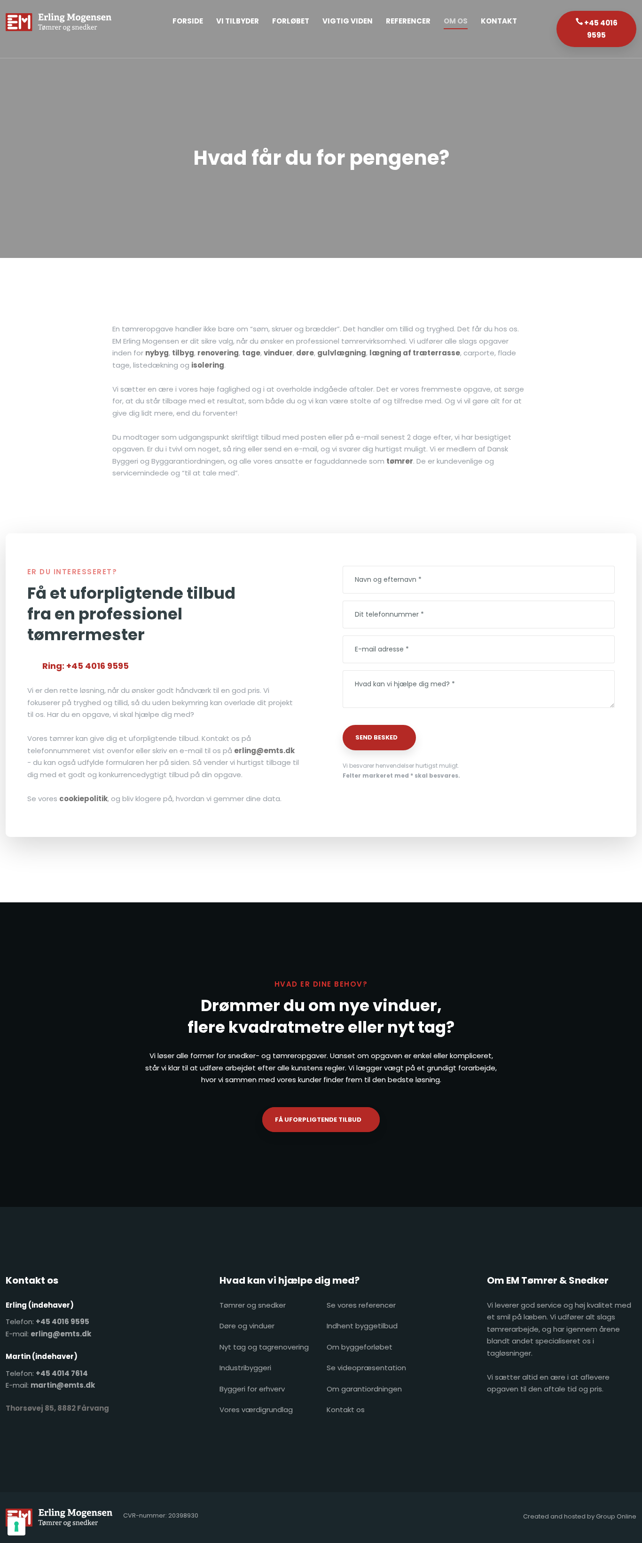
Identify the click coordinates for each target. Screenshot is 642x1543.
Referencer (408, 21)
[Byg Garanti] (536, 1416)
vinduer (278, 353)
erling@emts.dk (264, 750)
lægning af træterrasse (414, 353)
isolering (207, 365)
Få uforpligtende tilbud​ (318, 1119)
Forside (187, 21)
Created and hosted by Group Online (579, 1516)
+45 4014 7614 (62, 1373)
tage (251, 353)
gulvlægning (341, 353)
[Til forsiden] (58, 22)
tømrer (399, 461)
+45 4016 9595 (62, 1321)
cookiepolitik (83, 799)
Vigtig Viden (347, 21)
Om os (456, 21)
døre (305, 353)
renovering (218, 353)
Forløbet (290, 21)
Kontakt (499, 21)
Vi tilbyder (237, 21)
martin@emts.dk (63, 1385)
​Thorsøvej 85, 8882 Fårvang (57, 1408)
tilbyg (183, 353)
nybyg (157, 353)
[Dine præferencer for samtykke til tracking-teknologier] (16, 1526)
